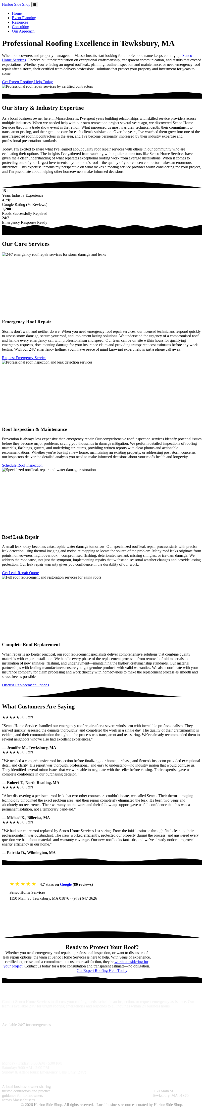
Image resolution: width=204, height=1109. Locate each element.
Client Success (63, 1095)
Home (17, 13)
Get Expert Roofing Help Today (27, 82)
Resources (20, 22)
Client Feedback (128, 1086)
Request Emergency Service (24, 358)
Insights (108, 1086)
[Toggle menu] (34, 4)
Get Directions (26, 908)
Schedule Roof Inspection (22, 465)
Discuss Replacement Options (25, 685)
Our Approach (23, 31)
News (123, 1091)
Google (66, 884)
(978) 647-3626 (84, 898)
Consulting (20, 27)
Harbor (16, 4)
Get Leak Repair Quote (20, 573)
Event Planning (24, 18)
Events (134, 1091)
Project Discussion (83, 1091)
